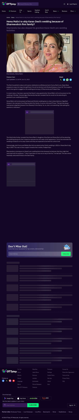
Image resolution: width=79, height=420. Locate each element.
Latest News (35, 372)
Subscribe (66, 254)
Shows (19, 378)
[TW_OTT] (6, 381)
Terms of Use (65, 375)
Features (34, 387)
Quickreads (35, 381)
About (49, 381)
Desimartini (46, 412)
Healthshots (62, 412)
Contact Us (65, 369)
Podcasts (49, 369)
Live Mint (38, 412)
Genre (19, 384)
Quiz (48, 384)
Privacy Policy (65, 378)
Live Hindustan (28, 412)
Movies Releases (36, 384)
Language (20, 381)
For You (19, 369)
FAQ (63, 381)
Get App (49, 378)
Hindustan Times (16, 412)
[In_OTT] (10, 381)
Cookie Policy (50, 375)
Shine (54, 412)
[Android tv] (34, 398)
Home (19, 372)
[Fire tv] (45, 398)
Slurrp (70, 412)
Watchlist (34, 369)
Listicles (34, 378)
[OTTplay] (9, 4)
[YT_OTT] (13, 381)
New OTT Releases (22, 387)
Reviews (34, 375)
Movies (19, 375)
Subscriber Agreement (68, 372)
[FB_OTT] (3, 381)
